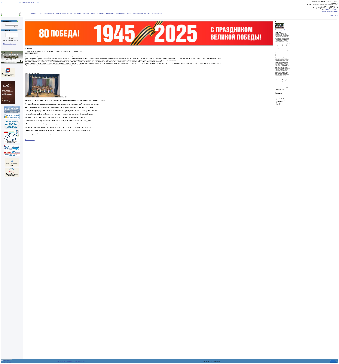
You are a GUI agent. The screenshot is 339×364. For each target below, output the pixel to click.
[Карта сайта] (335, 15)
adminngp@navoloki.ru (331, 9)
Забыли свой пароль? (9, 44)
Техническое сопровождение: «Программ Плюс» (70, 361)
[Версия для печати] (337, 15)
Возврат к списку (30, 140)
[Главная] (330, 15)
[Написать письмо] (333, 15)
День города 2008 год (281, 30)
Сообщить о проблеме (31, 53)
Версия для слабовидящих (330, 11)
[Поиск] (332, 15)
